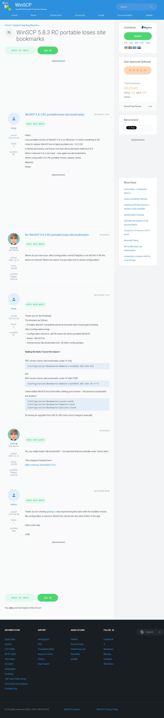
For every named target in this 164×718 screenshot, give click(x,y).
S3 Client (9, 663)
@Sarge (50, 511)
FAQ (40, 644)
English (149, 632)
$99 (142, 43)
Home (14, 15)
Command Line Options (16, 683)
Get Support (43, 639)
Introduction (56, 15)
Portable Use (11, 688)
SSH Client (10, 659)
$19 (125, 43)
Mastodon (109, 649)
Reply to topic (20, 50)
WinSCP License (72, 709)
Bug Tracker (43, 663)
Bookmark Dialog (131, 240)
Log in (48, 50)
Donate (138, 36)
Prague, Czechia (13, 277)
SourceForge (77, 644)
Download (80, 15)
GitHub (74, 639)
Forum (149, 15)
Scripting (9, 673)
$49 (136, 43)
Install (101, 15)
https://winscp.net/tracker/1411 (40, 464)
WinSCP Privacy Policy (107, 709)
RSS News (108, 663)
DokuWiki (75, 654)
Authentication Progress (134, 215)
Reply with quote (35, 124)
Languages (10, 668)
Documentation (125, 15)
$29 (131, 43)
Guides (8, 644)
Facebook (108, 639)
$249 (148, 43)
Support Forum (45, 654)
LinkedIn (108, 659)
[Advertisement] (58, 85)
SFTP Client (10, 654)
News (33, 15)
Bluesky (107, 654)
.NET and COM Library (15, 678)
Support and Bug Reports (25, 25)
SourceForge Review (132, 106)
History (41, 659)
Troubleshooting (46, 649)
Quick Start (10, 639)
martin (13, 247)
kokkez (14, 504)
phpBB (74, 659)
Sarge (13, 128)
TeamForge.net (78, 649)
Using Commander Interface (135, 199)
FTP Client (10, 649)
